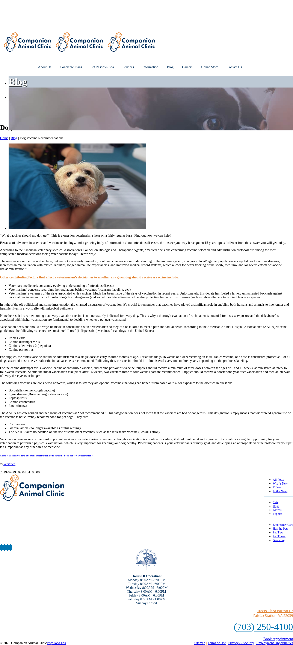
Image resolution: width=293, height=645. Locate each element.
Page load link (56, 643)
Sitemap (199, 643)
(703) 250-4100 (263, 627)
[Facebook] (1, 547)
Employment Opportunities (274, 643)
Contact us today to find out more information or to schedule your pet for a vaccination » (46, 455)
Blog (18, 81)
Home (4, 138)
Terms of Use (217, 643)
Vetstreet (9, 464)
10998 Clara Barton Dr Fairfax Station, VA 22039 (273, 613)
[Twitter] (4, 547)
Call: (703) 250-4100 (132, 2)
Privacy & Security (241, 643)
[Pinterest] (7, 547)
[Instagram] (10, 547)
